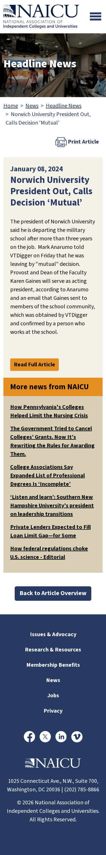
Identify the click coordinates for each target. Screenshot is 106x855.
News (31, 106)
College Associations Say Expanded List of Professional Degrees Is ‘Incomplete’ (47, 475)
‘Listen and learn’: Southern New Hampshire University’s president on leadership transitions (52, 505)
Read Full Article (34, 365)
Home (10, 106)
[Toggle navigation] (95, 16)
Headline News (63, 106)
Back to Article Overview (53, 593)
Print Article (83, 142)
